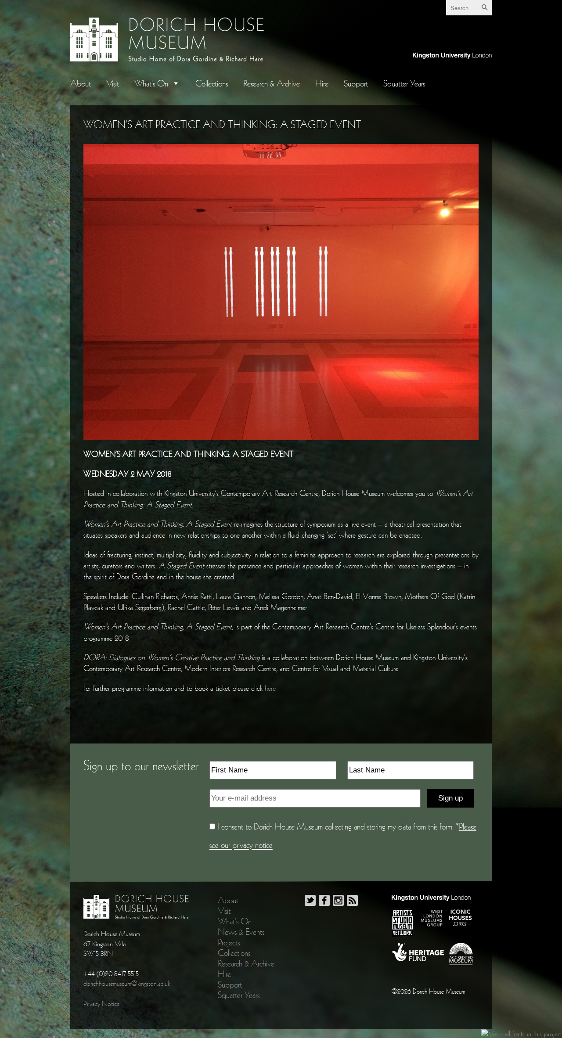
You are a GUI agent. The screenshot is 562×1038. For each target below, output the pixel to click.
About (80, 83)
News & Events (241, 932)
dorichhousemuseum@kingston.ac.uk (126, 983)
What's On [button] (151, 83)
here (270, 688)
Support (356, 83)
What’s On (235, 921)
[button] (174, 83)
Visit (112, 83)
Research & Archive (271, 83)
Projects (229, 942)
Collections (211, 83)
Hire (321, 83)
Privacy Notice (101, 1003)
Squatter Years (404, 83)
